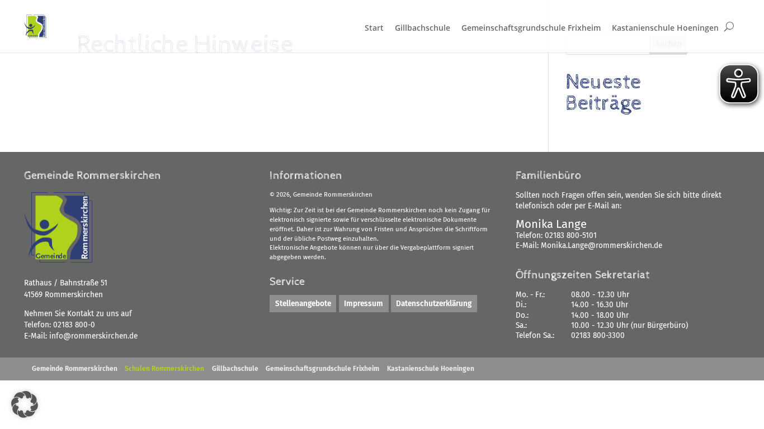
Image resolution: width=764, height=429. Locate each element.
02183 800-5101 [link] (571, 235)
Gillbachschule (422, 27)
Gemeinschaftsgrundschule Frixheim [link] (322, 369)
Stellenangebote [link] (303, 303)
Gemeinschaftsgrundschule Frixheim (531, 27)
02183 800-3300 (598, 335)
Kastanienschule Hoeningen (665, 27)
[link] (93, 336)
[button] (24, 404)
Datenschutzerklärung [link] (433, 303)
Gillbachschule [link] (235, 369)
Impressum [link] (363, 303)
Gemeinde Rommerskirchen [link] (74, 369)
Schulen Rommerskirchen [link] (164, 369)
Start (374, 27)
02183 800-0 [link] (74, 325)
